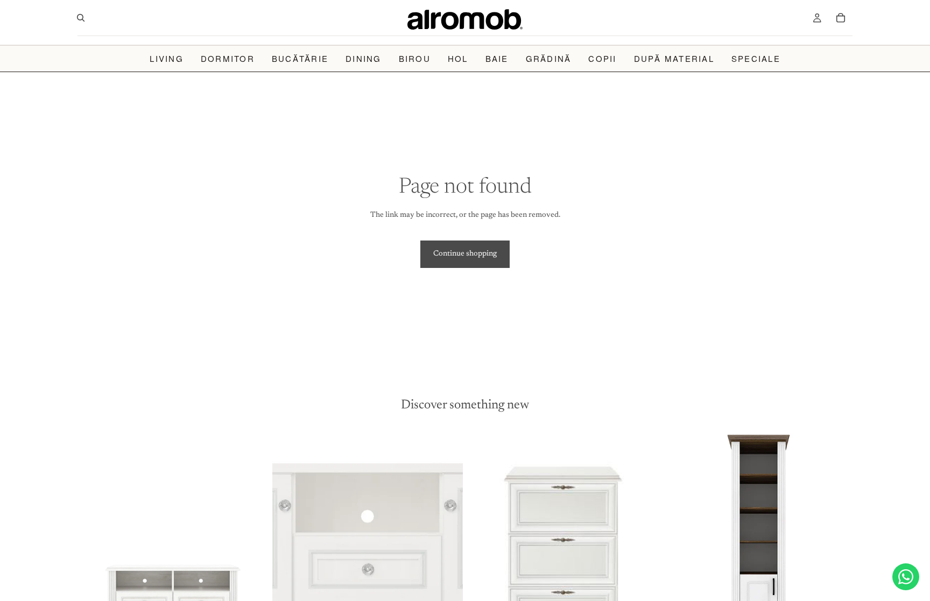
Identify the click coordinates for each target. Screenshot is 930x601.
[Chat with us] (905, 576)
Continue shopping (465, 254)
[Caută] (81, 18)
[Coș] (840, 18)
